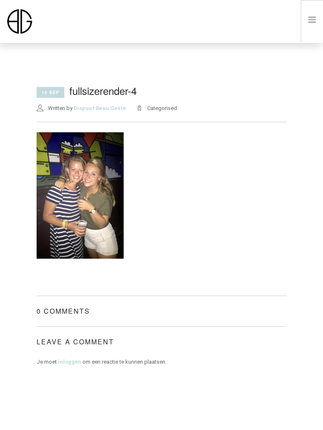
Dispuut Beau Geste (100, 108)
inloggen (69, 362)
